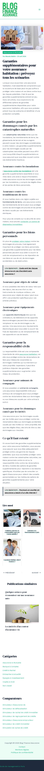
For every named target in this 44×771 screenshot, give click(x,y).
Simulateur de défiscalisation (15, 709)
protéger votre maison (21, 241)
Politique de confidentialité (22, 752)
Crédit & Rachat (9, 670)
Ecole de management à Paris (12, 766)
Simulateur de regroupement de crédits (19, 716)
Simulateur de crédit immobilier (16, 724)
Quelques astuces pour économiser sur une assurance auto (19, 595)
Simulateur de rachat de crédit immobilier (20, 712)
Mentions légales (22, 750)
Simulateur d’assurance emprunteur (18, 720)
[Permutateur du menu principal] (39, 9)
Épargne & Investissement (13, 678)
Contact (22, 747)
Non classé (7, 686)
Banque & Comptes (10, 667)
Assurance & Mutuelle (13, 52)
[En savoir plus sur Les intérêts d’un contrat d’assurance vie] (22, 614)
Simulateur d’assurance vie (14, 705)
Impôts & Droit (9, 682)
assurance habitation (28, 354)
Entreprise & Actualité (12, 674)
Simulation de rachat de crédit (15, 728)
